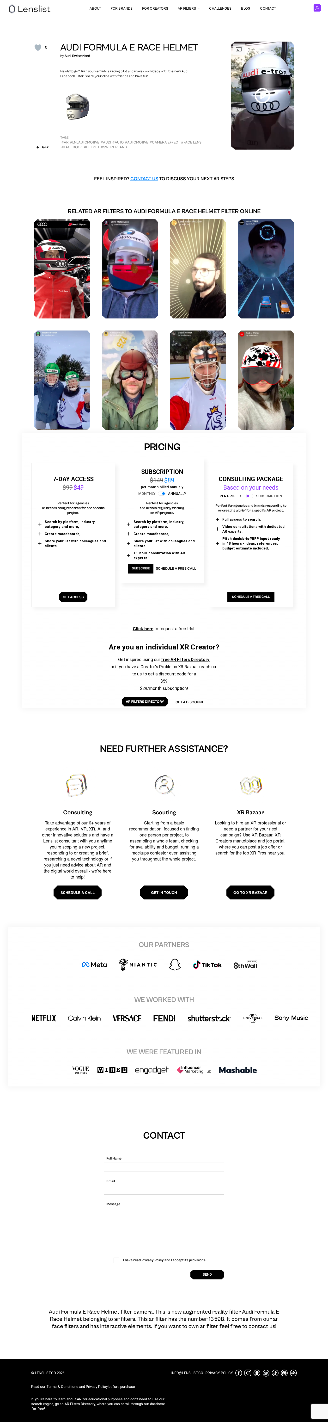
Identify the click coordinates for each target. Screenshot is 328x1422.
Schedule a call (78, 892)
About (95, 8)
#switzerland (114, 147)
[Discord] (284, 1373)
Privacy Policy (97, 1387)
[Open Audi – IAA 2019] (198, 268)
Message (113, 1204)
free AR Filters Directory (185, 659)
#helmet (91, 147)
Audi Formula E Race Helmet (129, 47)
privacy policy (219, 1373)
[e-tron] (266, 268)
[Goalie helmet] (198, 380)
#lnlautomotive (84, 142)
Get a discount (189, 702)
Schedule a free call (176, 569)
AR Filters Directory (80, 1404)
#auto (118, 142)
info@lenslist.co (187, 1373)
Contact (268, 8)
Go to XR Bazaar (250, 892)
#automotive (136, 142)
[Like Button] (38, 47)
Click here (143, 628)
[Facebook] (238, 1373)
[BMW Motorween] (130, 268)
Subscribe (141, 568)
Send (207, 1274)
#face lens (191, 142)
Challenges (220, 8)
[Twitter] (266, 1373)
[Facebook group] (293, 1373)
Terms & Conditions (62, 1387)
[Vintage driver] (130, 380)
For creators (155, 8)
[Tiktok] (275, 1373)
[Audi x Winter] (266, 380)
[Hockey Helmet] (62, 380)
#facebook (72, 147)
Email (110, 1181)
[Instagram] (247, 1373)
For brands (122, 8)
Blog (245, 8)
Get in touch (164, 892)
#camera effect (165, 142)
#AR (65, 142)
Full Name (113, 1158)
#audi (106, 142)
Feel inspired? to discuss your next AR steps (164, 179)
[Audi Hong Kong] (62, 268)
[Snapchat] (257, 1373)
